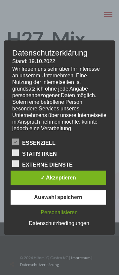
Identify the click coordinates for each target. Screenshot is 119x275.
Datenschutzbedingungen (59, 223)
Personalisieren (59, 212)
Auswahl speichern (58, 197)
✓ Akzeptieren (58, 177)
